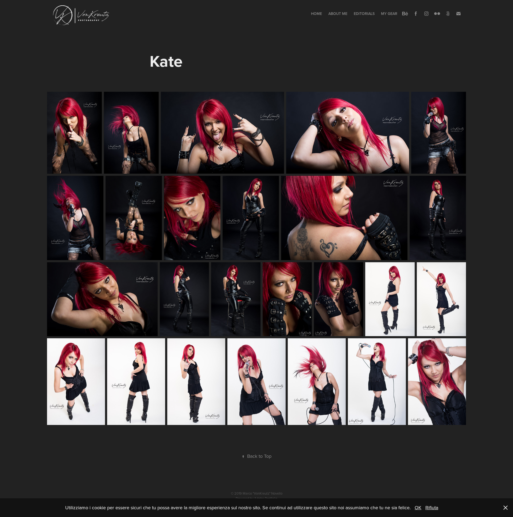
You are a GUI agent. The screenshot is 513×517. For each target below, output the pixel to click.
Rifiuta (431, 507)
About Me (337, 13)
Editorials (364, 13)
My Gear (389, 13)
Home (316, 13)
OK (418, 507)
